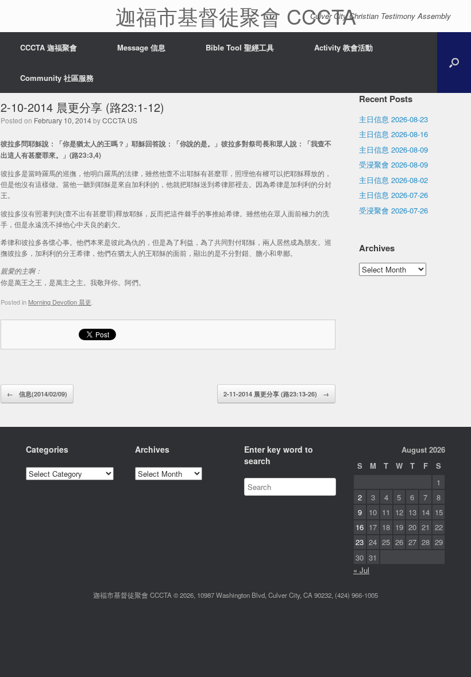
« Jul (361, 570)
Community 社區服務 (57, 77)
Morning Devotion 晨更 (59, 301)
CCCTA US (119, 120)
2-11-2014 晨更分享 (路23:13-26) (276, 394)
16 (360, 527)
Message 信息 (141, 47)
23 (360, 541)
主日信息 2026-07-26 (393, 194)
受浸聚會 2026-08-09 (393, 164)
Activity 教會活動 (343, 47)
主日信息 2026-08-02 (393, 179)
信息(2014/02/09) (37, 394)
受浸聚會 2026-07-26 (393, 210)
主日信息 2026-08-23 (393, 119)
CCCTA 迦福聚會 (48, 47)
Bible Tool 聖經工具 (240, 47)
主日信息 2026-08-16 (393, 134)
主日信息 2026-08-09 (393, 149)
